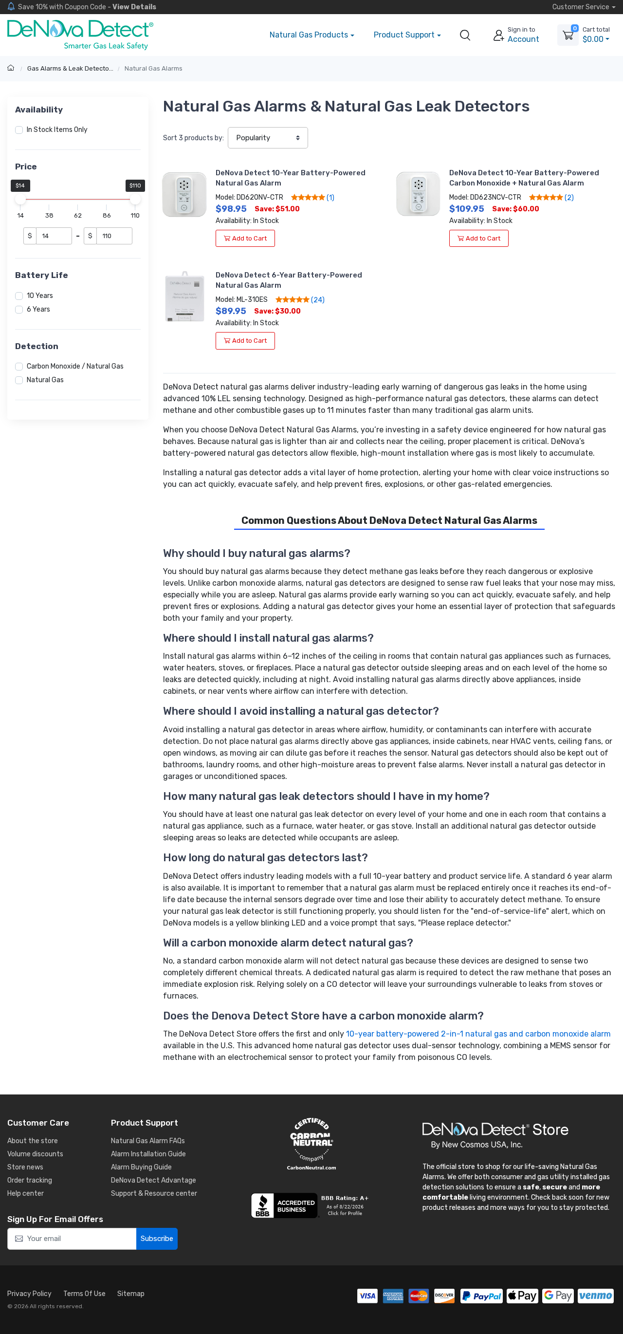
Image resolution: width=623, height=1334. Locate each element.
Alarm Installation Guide (148, 1154)
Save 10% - (87, 7)
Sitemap (131, 1294)
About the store (32, 1141)
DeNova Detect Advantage (153, 1180)
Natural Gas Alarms (154, 68)
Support (404, 34)
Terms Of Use (84, 1294)
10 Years (40, 296)
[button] (465, 35)
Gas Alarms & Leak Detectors (71, 68)
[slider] (20, 199)
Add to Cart (249, 238)
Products (309, 34)
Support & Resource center (154, 1193)
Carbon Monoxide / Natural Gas (75, 366)
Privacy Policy (29, 1294)
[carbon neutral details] (311, 1143)
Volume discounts (35, 1154)
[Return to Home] (12, 68)
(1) (329, 198)
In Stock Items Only (57, 130)
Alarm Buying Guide (141, 1167)
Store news (25, 1167)
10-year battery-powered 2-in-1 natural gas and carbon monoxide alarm (478, 1033)
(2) (568, 198)
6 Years (38, 309)
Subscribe (157, 1238)
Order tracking (29, 1180)
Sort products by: (193, 138)
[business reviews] (311, 1205)
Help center (25, 1193)
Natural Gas (45, 380)
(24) (317, 300)
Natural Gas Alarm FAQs (148, 1141)
